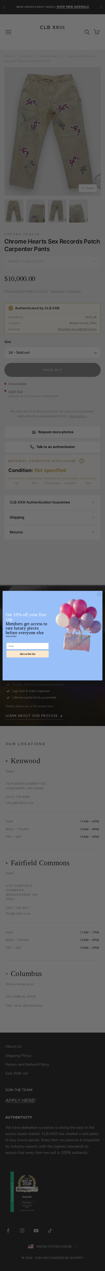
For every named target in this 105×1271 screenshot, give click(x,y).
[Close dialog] (99, 594)
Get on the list (27, 653)
